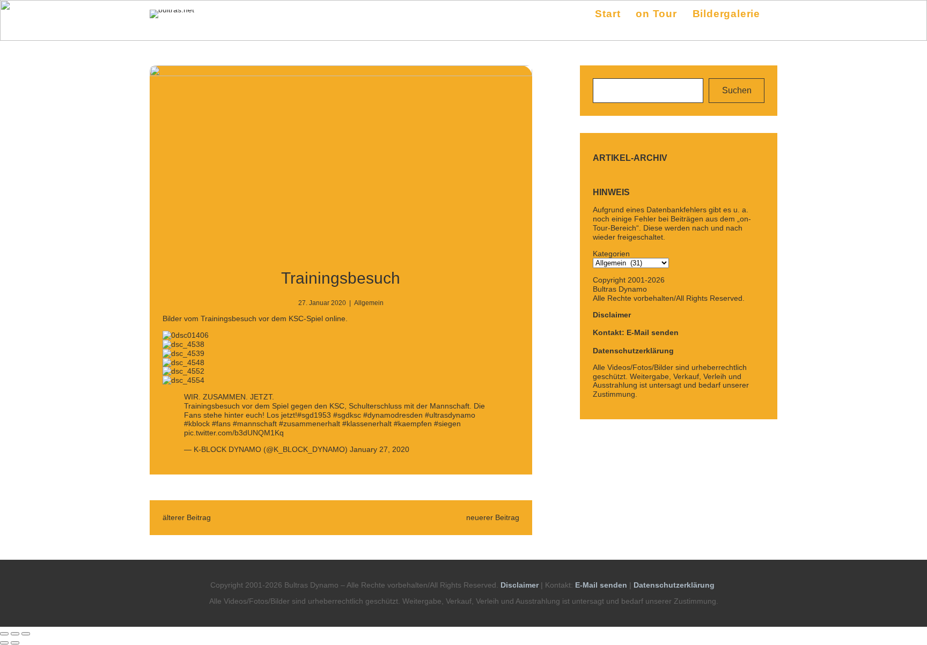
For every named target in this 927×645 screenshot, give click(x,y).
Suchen (737, 90)
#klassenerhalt (367, 423)
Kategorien (611, 253)
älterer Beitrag (187, 517)
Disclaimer (612, 314)
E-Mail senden (601, 585)
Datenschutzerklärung (633, 350)
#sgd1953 (314, 415)
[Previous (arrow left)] (4, 642)
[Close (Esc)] (4, 633)
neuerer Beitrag (492, 517)
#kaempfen (413, 423)
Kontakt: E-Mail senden (636, 332)
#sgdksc (347, 415)
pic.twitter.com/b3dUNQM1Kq (234, 432)
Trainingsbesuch (340, 278)
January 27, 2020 (379, 449)
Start (607, 13)
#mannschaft (255, 423)
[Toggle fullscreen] (15, 633)
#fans (221, 423)
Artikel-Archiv (630, 157)
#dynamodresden (393, 415)
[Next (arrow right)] (15, 642)
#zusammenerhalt (309, 423)
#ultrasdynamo (450, 415)
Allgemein (369, 303)
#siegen (447, 423)
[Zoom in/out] (25, 633)
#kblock (197, 423)
